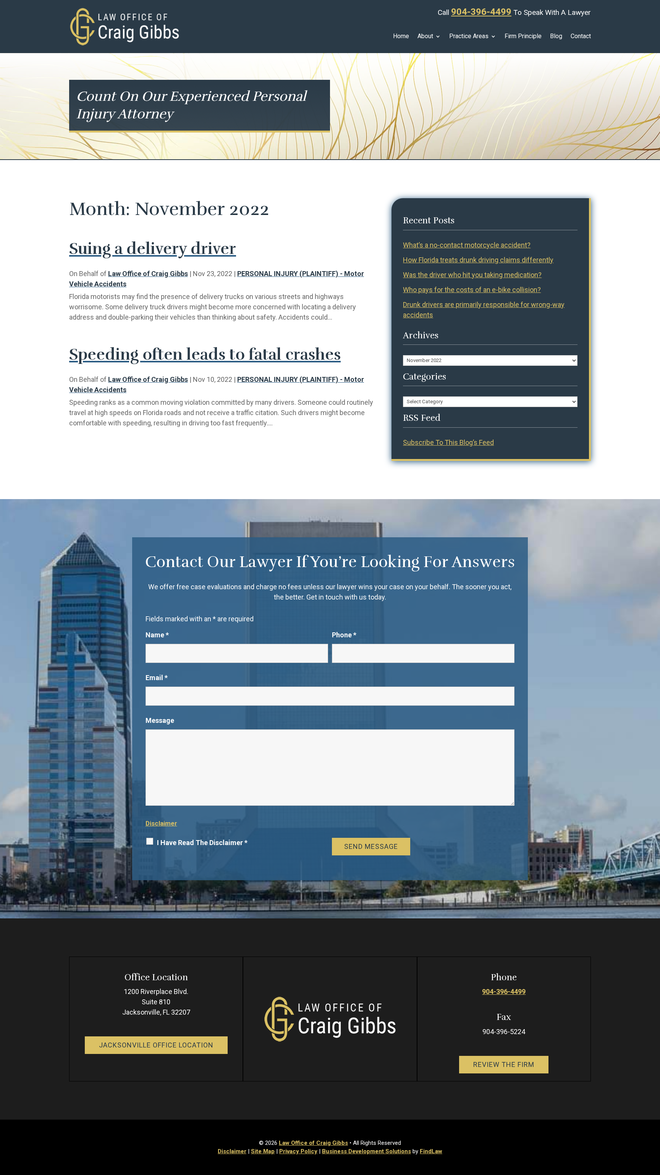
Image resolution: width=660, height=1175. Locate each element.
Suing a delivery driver (152, 249)
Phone (344, 635)
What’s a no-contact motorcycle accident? (467, 245)
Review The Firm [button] (503, 1064)
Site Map (263, 1151)
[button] (652, 1119)
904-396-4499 (481, 11)
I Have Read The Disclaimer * (202, 843)
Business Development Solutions (366, 1151)
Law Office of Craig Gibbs (148, 274)
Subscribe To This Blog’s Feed (448, 442)
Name (157, 635)
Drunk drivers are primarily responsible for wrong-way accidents (484, 310)
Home (401, 37)
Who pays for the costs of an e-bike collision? (472, 290)
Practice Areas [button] (469, 37)
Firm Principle (523, 37)
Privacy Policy (298, 1151)
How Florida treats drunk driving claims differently (478, 260)
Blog (556, 37)
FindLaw (431, 1151)
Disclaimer (161, 823)
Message (160, 720)
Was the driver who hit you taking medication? (472, 275)
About (425, 37)
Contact (581, 37)
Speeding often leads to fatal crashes (205, 354)
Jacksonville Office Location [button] (156, 1045)
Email (157, 678)
